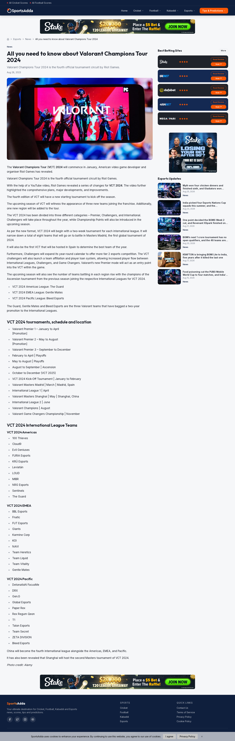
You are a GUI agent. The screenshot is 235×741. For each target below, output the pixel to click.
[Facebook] (10, 719)
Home (124, 10)
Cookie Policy (184, 721)
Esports (188, 10)
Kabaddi (171, 10)
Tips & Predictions (212, 10)
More (223, 50)
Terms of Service (186, 712)
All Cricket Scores (18, 2)
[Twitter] (17, 719)
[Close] (202, 736)
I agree (169, 736)
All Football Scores (41, 2)
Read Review (218, 59)
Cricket (137, 10)
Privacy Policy (184, 716)
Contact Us (182, 707)
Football (153, 10)
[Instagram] (25, 719)
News (28, 39)
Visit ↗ (218, 64)
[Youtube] (33, 719)
